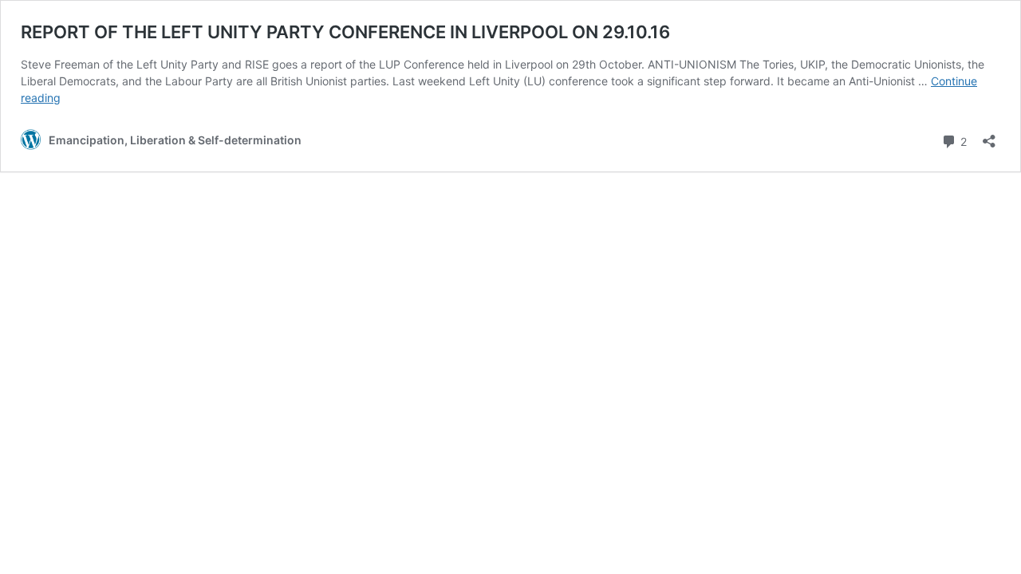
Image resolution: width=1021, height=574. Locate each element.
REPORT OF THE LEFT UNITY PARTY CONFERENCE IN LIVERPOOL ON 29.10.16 (345, 32)
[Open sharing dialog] (989, 136)
